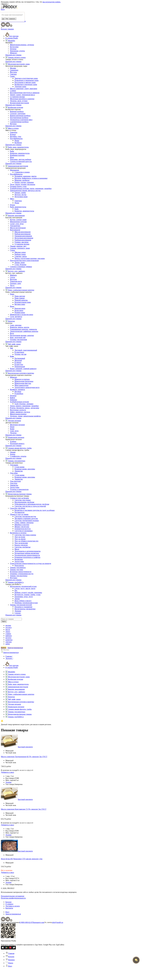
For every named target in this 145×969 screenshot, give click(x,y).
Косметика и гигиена (18, 533)
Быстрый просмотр (25, 747)
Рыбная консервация (22, 234)
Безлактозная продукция (19, 103)
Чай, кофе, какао (14, 344)
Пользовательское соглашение (12, 896)
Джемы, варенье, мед (18, 246)
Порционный (19, 366)
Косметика (18, 559)
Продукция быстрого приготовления (24, 260)
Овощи (13, 452)
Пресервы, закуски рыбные (20, 159)
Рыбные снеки (20, 254)
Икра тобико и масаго (22, 601)
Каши (12, 429)
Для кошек (14, 465)
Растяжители (19, 512)
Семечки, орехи (20, 256)
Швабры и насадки (21, 525)
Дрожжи (17, 611)
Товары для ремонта (18, 567)
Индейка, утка (15, 136)
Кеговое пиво (19, 304)
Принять (4, 4)
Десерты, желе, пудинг (19, 101)
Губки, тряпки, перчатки (24, 523)
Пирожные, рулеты (17, 51)
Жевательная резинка (18, 414)
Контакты (9, 908)
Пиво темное (19, 298)
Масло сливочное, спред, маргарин (23, 88)
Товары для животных (16, 461)
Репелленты (19, 565)
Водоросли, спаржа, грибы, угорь (27, 595)
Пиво (12, 294)
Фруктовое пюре (21, 197)
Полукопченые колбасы (19, 118)
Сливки (13, 91)
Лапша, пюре (19, 262)
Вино (12, 306)
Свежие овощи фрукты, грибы (19, 448)
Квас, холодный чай (17, 337)
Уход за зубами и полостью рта (26, 541)
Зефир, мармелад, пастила (20, 412)
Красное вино (19, 308)
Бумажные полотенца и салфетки (27, 557)
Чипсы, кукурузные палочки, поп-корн (29, 258)
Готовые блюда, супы (18, 186)
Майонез (13, 275)
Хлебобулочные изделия (19, 402)
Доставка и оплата (12, 906)
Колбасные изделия (15, 107)
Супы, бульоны (20, 265)
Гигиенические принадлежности (27, 555)
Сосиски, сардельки (17, 113)
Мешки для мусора (21, 527)
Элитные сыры (20, 86)
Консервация (15, 230)
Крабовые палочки (17, 155)
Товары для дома (16, 570)
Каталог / (9, 658)
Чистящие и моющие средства (26, 518)
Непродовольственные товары (19, 494)
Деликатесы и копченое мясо (21, 120)
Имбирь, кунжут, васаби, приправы (28, 592)
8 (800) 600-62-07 (26, 922)
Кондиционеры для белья (24, 502)
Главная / (8, 656)
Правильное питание (15, 437)
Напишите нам (38, 922)
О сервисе (9, 904)
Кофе (12, 356)
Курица (13, 134)
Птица (12, 205)
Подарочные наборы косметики (26, 553)
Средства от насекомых (23, 531)
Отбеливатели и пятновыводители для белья (31, 504)
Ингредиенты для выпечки (24, 609)
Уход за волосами (21, 543)
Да (3, 19)
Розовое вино (19, 312)
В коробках (18, 394)
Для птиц (13, 483)
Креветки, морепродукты (20, 153)
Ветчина (13, 124)
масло (7, 629)
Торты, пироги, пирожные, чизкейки (24, 406)
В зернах (17, 362)
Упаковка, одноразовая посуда (21, 574)
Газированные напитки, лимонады (23, 329)
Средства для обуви (17, 508)
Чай (11, 348)
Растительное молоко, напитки (22, 335)
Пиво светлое (19, 296)
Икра (12, 157)
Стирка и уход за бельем (19, 498)
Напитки (11, 321)
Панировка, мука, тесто (23, 597)
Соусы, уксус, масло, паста (24, 588)
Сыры (12, 76)
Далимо (8, 782)
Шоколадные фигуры (22, 383)
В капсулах (18, 364)
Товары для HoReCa (15, 582)
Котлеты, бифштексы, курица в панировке (30, 178)
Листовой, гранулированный (25, 350)
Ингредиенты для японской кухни (23, 586)
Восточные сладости (18, 410)
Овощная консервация (23, 236)
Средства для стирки (22, 500)
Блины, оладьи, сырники (24, 182)
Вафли (12, 398)
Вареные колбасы (17, 111)
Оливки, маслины (21, 242)
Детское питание (14, 421)
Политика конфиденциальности (13, 898)
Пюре (12, 427)
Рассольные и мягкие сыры (25, 82)
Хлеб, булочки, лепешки (23, 404)
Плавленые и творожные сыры (26, 80)
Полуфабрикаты (16, 138)
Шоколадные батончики (23, 381)
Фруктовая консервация (23, 238)
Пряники (13, 400)
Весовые (17, 391)
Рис (15, 590)
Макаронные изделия (18, 222)
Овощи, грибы (20, 193)
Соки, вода (14, 431)
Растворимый (19, 358)
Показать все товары (13, 55)
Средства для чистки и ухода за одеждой (30, 506)
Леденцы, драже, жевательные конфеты (25, 416)
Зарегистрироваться (15, 648)
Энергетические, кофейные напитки (24, 331)
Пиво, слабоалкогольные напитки (20, 290)
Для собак (14, 473)
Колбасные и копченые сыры (25, 84)
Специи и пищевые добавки (21, 267)
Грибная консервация (22, 240)
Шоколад (13, 53)
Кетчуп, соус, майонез (16, 271)
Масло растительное (18, 228)
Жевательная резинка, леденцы (22, 45)
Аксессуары (14, 487)
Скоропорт (14, 70)
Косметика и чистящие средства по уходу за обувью (34, 510)
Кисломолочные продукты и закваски (24, 93)
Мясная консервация (22, 232)
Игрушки (13, 578)
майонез (8, 636)
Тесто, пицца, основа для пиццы (22, 184)
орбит (7, 644)
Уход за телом (19, 537)
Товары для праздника (18, 576)
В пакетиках (19, 352)
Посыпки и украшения (23, 607)
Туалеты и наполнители (19, 489)
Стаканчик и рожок (22, 172)
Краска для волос (21, 545)
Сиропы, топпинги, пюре (20, 248)
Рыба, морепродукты (18, 207)
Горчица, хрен (15, 283)
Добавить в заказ (7, 772)
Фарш (16, 140)
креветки (8, 640)
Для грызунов (15, 481)
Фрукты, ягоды (20, 195)
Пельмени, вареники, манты (25, 176)
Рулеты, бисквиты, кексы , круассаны (24, 408)
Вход (3, 9)
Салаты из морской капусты (21, 161)
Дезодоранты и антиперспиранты (27, 551)
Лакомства (18, 471)
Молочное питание (17, 425)
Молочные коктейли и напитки (22, 99)
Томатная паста (16, 281)
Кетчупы (13, 279)
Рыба (12, 151)
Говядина (13, 132)
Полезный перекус (17, 443)
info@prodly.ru (57, 922)
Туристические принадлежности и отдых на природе (30, 563)
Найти (4, 621)
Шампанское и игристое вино (21, 314)
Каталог (8, 902)
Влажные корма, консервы (24, 469)
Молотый (18, 360)
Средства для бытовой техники (26, 520)
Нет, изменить (11, 19)
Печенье (13, 49)
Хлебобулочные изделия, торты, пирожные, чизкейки (31, 188)
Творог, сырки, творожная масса (22, 95)
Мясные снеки (20, 252)
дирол (7, 632)
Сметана (13, 74)
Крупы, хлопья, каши (18, 220)
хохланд (8, 627)
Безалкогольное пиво (22, 302)
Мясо (12, 199)
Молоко (13, 68)
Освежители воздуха (22, 529)
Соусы (12, 277)
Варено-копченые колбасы (20, 116)
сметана (8, 642)
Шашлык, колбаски (21, 180)
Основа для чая (20, 354)
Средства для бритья (22, 547)
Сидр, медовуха (16, 317)
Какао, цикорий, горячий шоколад (23, 369)
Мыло (16, 549)
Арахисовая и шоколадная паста (26, 387)
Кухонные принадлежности (20, 572)
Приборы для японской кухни (26, 603)
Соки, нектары (15, 325)
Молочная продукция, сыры (18, 64)
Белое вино (18, 310)
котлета (8, 638)
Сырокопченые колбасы (19, 122)
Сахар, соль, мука (17, 224)
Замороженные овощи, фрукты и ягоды (25, 190)
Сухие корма (19, 467)
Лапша (17, 599)
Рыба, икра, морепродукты (18, 147)
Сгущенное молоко (17, 97)
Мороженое (14, 170)
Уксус (12, 285)
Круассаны (14, 47)
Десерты (13, 433)
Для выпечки (15, 226)
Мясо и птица (13, 128)
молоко (8, 625)
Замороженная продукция (17, 166)
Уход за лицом (19, 539)
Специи (17, 613)
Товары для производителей (21, 605)
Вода (12, 333)
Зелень (12, 454)
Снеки (12, 250)
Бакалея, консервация (16, 215)
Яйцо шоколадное (21, 385)
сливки (8, 634)
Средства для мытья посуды (25, 516)
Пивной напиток (21, 300)
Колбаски (18, 143)
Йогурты (13, 72)
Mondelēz (11, 41)
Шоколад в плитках (22, 379)
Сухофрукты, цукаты (18, 456)
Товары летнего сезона (16, 57)
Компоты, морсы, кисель (19, 327)
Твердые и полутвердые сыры (26, 78)
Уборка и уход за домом (19, 514)
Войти (3, 648)
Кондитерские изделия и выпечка (20, 373)
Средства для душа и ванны (25, 535)
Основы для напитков (18, 339)
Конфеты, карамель (17, 389)
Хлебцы (13, 441)
